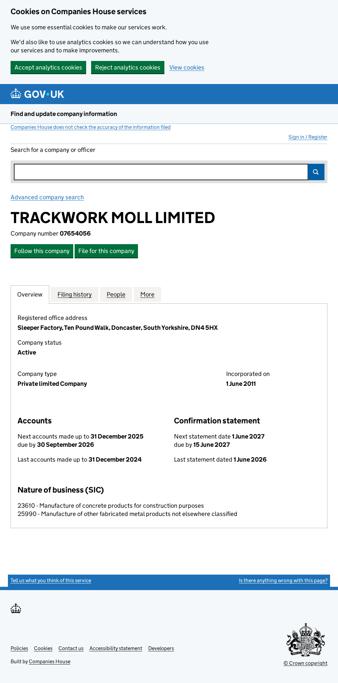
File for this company (106, 251)
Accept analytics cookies (48, 67)
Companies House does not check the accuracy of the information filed (91, 127)
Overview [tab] (30, 294)
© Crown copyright (305, 663)
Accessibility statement (115, 648)
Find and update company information (64, 114)
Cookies (43, 648)
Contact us (71, 648)
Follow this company (42, 251)
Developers (161, 648)
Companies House (49, 661)
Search (316, 172)
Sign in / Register (307, 137)
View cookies (186, 67)
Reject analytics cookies (127, 67)
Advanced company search (47, 197)
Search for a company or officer (53, 150)
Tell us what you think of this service (51, 580)
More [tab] (147, 294)
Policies (19, 648)
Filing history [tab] (74, 294)
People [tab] (116, 294)
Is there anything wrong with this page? (283, 580)
